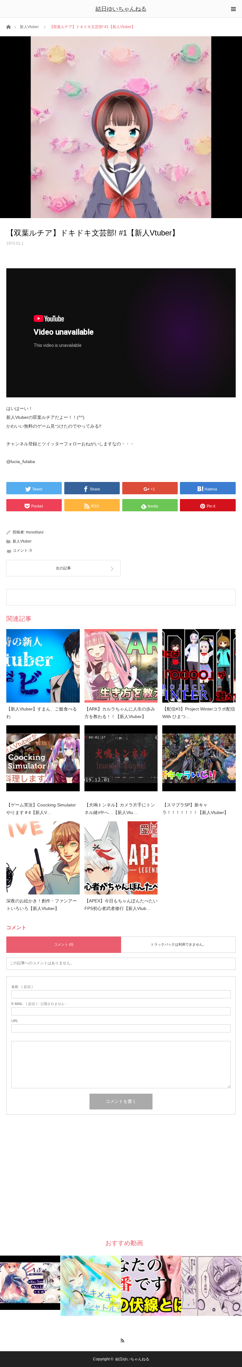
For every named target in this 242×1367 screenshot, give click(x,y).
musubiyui (34, 532)
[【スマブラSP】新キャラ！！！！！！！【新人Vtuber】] (199, 762)
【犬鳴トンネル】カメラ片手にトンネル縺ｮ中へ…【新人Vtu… (119, 808)
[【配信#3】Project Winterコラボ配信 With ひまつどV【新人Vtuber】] (199, 666)
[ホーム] (8, 26)
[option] (30, 1283)
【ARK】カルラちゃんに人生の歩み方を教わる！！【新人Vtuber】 (119, 712)
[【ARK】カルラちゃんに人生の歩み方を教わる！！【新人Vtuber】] (121, 666)
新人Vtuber (29, 27)
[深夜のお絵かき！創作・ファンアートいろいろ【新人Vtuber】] (43, 858)
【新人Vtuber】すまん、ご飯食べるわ (41, 712)
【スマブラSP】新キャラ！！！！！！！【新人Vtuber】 (195, 808)
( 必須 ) (22, 987)
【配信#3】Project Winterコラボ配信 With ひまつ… (198, 712)
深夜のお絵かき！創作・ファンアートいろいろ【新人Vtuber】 (41, 904)
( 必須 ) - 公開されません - (39, 1004)
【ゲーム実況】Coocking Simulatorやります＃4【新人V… (41, 808)
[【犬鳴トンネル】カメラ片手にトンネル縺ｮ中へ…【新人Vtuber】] (121, 762)
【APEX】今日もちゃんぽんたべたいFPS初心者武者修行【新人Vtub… (121, 904)
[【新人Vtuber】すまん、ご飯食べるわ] (43, 666)
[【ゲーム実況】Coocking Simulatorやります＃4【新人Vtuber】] (43, 762)
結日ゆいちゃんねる (121, 9)
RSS (121, 1339)
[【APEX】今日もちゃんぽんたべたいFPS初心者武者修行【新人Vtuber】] (121, 858)
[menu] (233, 9)
